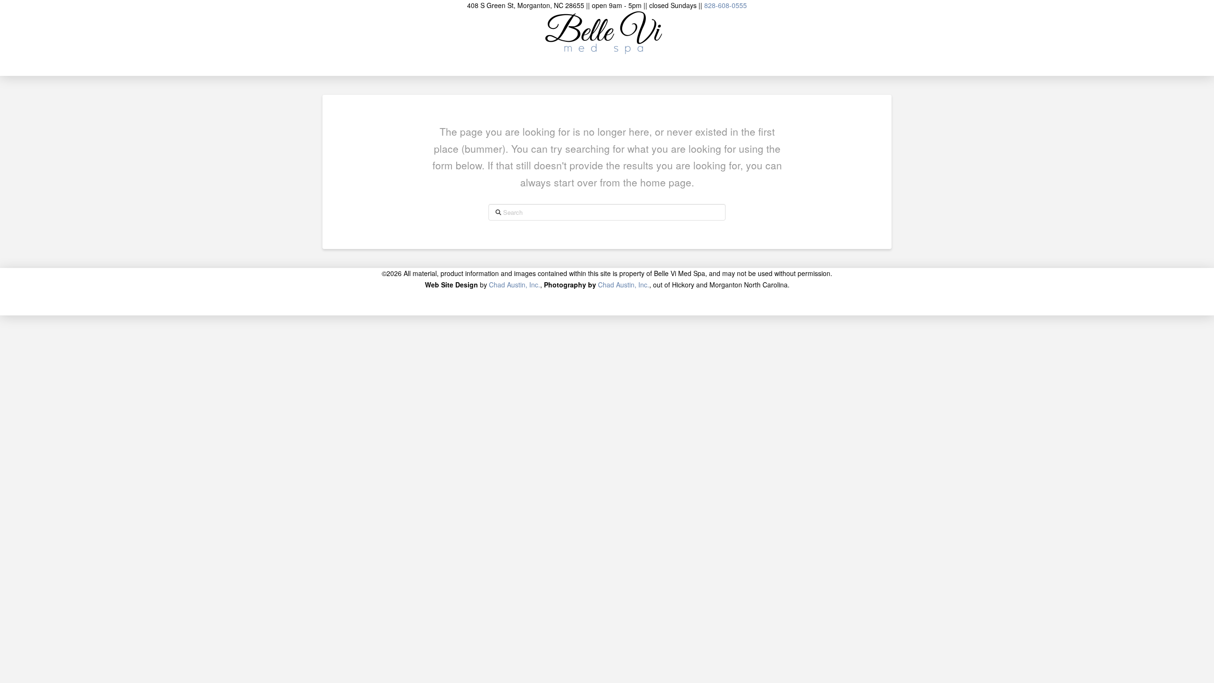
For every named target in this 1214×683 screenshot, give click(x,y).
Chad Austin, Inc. (514, 284)
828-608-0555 (725, 5)
